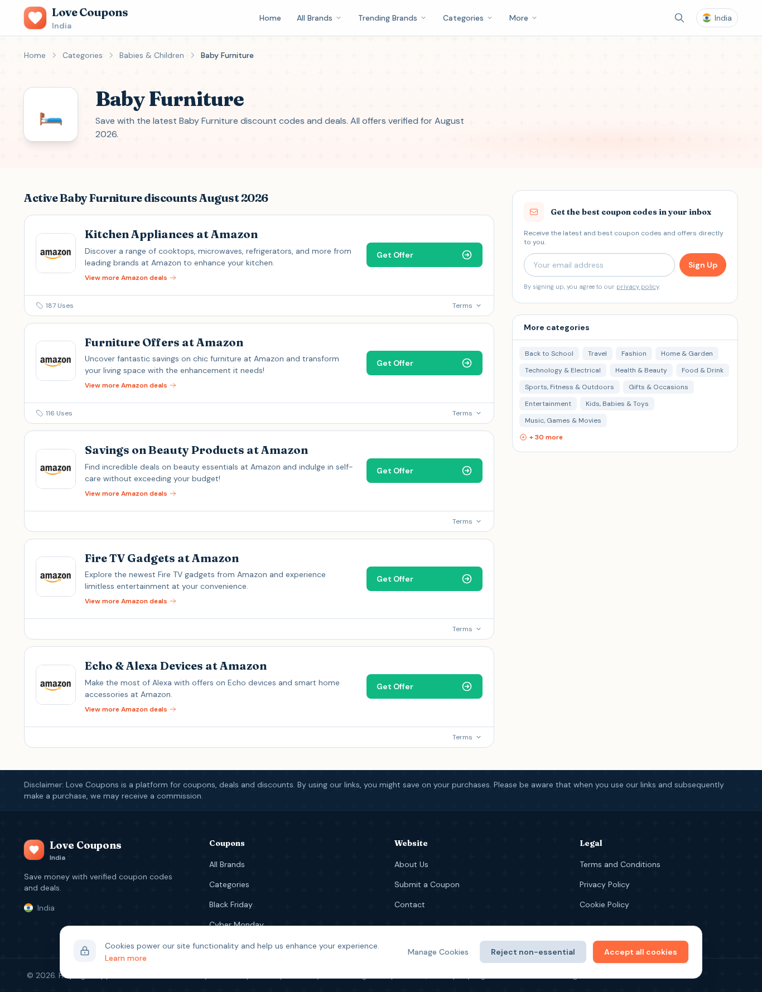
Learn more (126, 958)
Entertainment (548, 403)
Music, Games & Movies (563, 420)
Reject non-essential (533, 952)
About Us (411, 864)
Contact (409, 904)
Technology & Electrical (563, 370)
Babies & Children (151, 55)
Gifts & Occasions (658, 387)
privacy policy (637, 287)
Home (270, 18)
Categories (463, 18)
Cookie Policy (604, 904)
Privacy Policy (605, 884)
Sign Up (702, 265)
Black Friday (231, 904)
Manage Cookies (438, 952)
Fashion (634, 353)
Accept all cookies (640, 952)
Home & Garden (687, 353)
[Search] (679, 18)
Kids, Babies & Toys (617, 403)
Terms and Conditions (620, 864)
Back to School (549, 353)
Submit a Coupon (427, 884)
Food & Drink (703, 370)
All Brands (314, 18)
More (518, 18)
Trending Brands (387, 18)
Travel (597, 353)
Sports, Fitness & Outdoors (569, 387)
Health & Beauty (641, 370)
